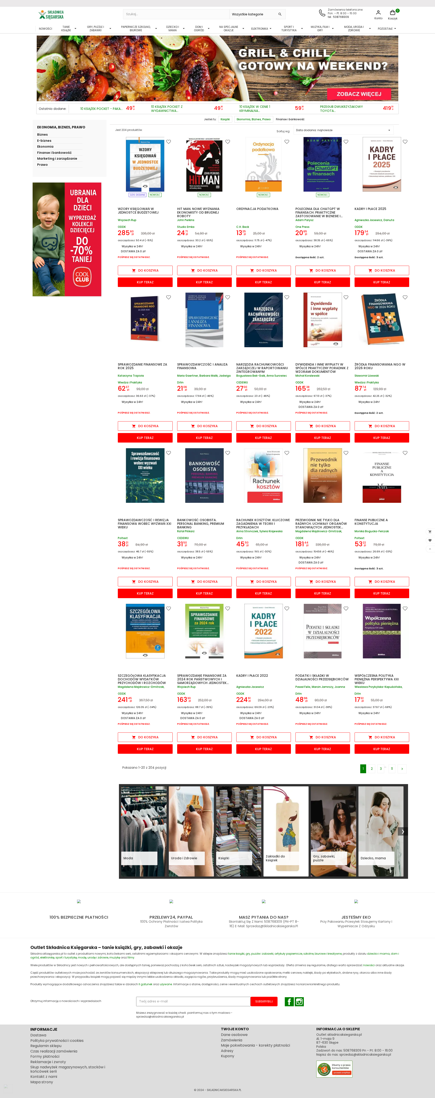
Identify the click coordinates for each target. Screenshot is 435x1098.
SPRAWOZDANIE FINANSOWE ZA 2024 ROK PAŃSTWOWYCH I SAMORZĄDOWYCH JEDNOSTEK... (203, 679)
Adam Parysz (304, 220)
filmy (131, 957)
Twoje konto (235, 1029)
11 (392, 768)
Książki (223, 858)
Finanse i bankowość (54, 153)
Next (394, 67)
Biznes (42, 135)
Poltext (123, 538)
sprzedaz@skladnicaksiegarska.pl (365, 1054)
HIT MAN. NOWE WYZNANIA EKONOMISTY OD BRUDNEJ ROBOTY (198, 212)
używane (166, 984)
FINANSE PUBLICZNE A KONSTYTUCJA (371, 522)
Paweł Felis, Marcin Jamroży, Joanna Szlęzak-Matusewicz (320, 687)
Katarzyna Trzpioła (131, 376)
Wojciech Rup (127, 220)
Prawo (42, 165)
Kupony (227, 1056)
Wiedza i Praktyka (130, 382)
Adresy (227, 1050)
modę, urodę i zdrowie (93, 957)
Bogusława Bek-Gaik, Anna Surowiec (261, 376)
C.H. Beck (242, 227)
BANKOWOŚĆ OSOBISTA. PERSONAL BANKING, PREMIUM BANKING (200, 524)
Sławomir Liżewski (367, 376)
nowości (369, 965)
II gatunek (145, 984)
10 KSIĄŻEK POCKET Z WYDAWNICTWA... (167, 109)
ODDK (122, 227)
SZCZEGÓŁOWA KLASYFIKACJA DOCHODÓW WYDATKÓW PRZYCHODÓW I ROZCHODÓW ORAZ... (142, 681)
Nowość (155, 195)
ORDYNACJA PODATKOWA (257, 209)
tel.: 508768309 (338, 17)
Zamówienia (231, 1040)
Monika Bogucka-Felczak (372, 531)
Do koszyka (145, 270)
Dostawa (38, 1035)
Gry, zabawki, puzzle (324, 858)
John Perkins (185, 220)
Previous (41, 67)
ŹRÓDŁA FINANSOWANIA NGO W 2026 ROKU (380, 366)
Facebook (289, 1001)
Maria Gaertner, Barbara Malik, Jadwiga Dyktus (204, 376)
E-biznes (44, 141)
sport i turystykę (66, 957)
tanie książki (236, 954)
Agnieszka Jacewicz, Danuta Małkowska (374, 220)
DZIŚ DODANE (137, 195)
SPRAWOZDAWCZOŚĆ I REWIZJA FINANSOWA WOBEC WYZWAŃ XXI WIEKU (144, 524)
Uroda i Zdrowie (184, 858)
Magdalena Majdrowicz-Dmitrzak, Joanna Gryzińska (318, 531)
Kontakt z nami (43, 1076)
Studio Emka (185, 227)
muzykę (114, 957)
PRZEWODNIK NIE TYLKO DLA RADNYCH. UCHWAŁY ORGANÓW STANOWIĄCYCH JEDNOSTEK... (321, 524)
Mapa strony (41, 1082)
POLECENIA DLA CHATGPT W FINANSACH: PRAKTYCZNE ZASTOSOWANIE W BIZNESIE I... (319, 212)
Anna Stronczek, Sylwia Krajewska (259, 531)
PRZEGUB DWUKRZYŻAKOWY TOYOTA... (341, 109)
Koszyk (392, 18)
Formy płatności (44, 1056)
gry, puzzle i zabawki (259, 954)
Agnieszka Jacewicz (250, 687)
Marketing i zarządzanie (57, 159)
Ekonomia (45, 147)
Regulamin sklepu (45, 1045)
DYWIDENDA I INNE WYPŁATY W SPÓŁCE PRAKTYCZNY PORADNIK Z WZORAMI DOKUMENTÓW (321, 368)
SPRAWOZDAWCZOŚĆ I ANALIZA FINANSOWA (202, 366)
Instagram (299, 1001)
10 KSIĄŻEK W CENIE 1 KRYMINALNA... (254, 109)
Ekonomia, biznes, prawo (61, 127)
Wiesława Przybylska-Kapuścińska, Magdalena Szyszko (379, 687)
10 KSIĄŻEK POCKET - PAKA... (101, 109)
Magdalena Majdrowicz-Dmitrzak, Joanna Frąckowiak (141, 687)
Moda (128, 858)
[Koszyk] (392, 15)
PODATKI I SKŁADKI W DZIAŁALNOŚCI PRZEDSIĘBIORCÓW (322, 677)
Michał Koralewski (307, 376)
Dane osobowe (234, 1034)
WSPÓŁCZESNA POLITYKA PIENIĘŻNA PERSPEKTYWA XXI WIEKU (377, 679)
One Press (302, 227)
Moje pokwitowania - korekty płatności (255, 1045)
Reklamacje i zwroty (48, 1061)
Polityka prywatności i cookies (57, 1040)
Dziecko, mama (373, 858)
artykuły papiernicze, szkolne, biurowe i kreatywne (308, 954)
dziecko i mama (378, 954)
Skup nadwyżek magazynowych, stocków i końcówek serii (67, 1069)
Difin (180, 382)
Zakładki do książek (275, 858)
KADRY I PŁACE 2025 (370, 209)
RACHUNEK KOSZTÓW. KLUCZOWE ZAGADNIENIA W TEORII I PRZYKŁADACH (263, 524)
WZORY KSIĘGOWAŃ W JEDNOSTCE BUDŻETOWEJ (138, 211)
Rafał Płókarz (186, 531)
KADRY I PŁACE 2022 (252, 675)
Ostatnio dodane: (52, 108)
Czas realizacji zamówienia (53, 1051)
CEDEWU (242, 382)
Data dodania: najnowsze (344, 130)
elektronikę (47, 957)
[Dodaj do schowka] (169, 141)
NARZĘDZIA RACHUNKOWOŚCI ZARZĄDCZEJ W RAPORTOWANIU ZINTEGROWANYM (262, 368)
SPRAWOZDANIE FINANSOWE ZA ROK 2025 (142, 366)
